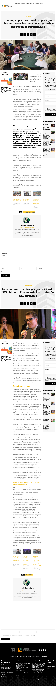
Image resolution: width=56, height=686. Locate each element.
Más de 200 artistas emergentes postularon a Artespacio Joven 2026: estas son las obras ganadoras (22, 672)
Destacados (3, 86)
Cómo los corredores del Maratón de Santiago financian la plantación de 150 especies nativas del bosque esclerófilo (38, 677)
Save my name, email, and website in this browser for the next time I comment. (19, 271)
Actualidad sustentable (29, 212)
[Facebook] (49, 1)
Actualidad (28, 16)
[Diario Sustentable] (27, 220)
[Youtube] (54, 1)
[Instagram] (51, 1)
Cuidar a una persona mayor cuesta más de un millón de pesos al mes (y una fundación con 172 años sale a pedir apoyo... (38, 671)
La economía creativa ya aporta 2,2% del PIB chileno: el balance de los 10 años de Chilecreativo (46, 127)
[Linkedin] (34, 34)
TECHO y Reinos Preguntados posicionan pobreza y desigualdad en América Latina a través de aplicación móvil (42, 246)
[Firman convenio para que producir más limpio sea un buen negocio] (17, 193)
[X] (52, 1)
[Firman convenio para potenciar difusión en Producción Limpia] (27, 193)
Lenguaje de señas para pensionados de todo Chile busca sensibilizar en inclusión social (14, 246)
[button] (15, 9)
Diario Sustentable (22, 30)
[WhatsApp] (31, 34)
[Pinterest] (28, 34)
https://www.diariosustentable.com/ (27, 227)
